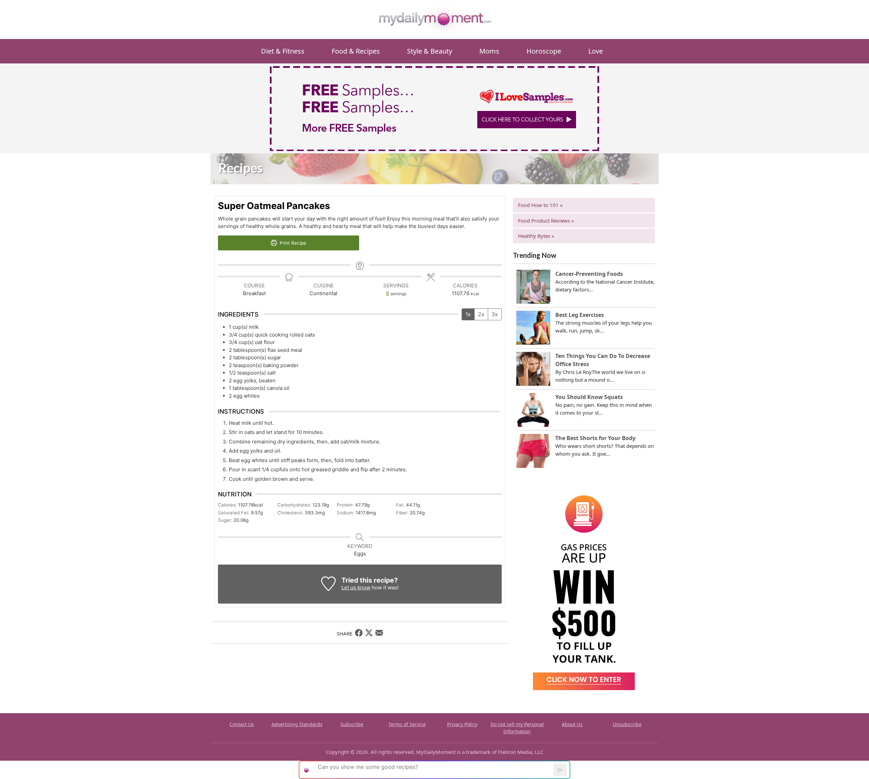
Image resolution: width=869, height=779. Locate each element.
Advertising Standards (297, 724)
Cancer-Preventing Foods (589, 274)
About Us (572, 724)
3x (495, 314)
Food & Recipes (356, 51)
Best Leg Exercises (579, 315)
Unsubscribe (627, 724)
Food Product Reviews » (546, 220)
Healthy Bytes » (536, 235)
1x (468, 314)
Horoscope (543, 51)
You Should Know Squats (589, 397)
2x (481, 314)
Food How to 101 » (540, 205)
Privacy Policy (462, 724)
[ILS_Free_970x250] (434, 107)
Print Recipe (292, 243)
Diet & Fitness (282, 51)
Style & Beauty (429, 51)
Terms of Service (407, 724)
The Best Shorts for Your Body (595, 438)
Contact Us (241, 724)
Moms (489, 51)
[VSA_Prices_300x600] (584, 587)
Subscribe (351, 724)
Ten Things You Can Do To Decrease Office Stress (602, 360)
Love (595, 51)
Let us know (355, 587)
